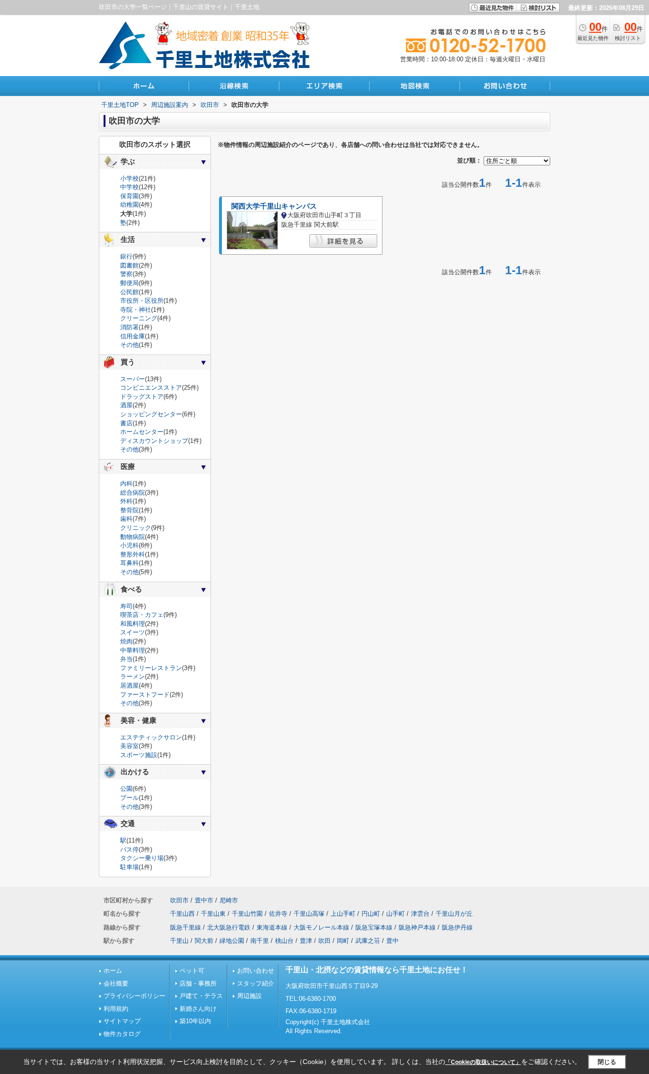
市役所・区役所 (141, 300)
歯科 (126, 518)
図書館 (129, 265)
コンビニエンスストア (151, 387)
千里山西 (182, 913)
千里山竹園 (247, 913)
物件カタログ (122, 1033)
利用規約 (116, 1008)
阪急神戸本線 (417, 927)
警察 (126, 274)
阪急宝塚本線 (373, 927)
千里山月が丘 (454, 913)
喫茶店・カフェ (141, 614)
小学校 (129, 178)
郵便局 (129, 283)
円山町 (371, 913)
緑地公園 (232, 940)
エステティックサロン (151, 737)
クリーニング (138, 318)
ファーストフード (145, 694)
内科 (126, 483)
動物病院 (132, 536)
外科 (126, 501)
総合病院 (132, 492)
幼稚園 (129, 204)
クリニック (135, 527)
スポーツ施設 (138, 754)
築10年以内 (195, 1021)
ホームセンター (141, 431)
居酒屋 (129, 685)
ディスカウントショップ (154, 440)
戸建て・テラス (201, 995)
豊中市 (204, 900)
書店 (126, 423)
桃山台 (284, 940)
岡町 (343, 940)
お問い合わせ (255, 970)
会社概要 (116, 983)
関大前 (204, 940)
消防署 (129, 327)
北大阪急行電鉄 (228, 927)
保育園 (129, 196)
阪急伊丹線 (457, 927)
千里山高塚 (309, 913)
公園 (126, 788)
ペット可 (192, 970)
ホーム (113, 970)
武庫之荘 (367, 940)
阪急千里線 (185, 927)
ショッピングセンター (151, 414)
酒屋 (126, 405)
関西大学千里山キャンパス (274, 206)
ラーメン (132, 676)
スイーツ (132, 632)
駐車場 (129, 867)
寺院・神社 (135, 309)
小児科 (129, 545)
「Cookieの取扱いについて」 (483, 1062)
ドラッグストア (141, 396)
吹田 (324, 940)
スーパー (132, 379)
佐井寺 (278, 913)
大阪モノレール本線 (321, 927)
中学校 (129, 187)
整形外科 (132, 554)
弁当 (126, 658)
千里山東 (213, 913)
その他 (129, 344)
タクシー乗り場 (141, 858)
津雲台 (420, 913)
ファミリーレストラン (151, 667)
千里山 (179, 940)
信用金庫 (132, 336)
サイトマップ (122, 1021)
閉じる (607, 1061)
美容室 (129, 745)
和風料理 (132, 623)
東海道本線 (272, 927)
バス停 (129, 849)
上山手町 (343, 913)
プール (129, 797)
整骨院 (129, 510)
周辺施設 (249, 995)
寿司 (126, 606)
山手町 (395, 913)
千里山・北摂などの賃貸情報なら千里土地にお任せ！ (377, 970)
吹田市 (179, 900)
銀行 (126, 256)
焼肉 (126, 641)
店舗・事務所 (198, 983)
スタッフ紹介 (255, 983)
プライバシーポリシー (134, 995)
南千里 (259, 940)
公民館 (129, 292)
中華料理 (132, 650)
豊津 (306, 940)
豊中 (392, 940)
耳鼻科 (129, 562)
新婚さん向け (198, 1008)
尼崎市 (229, 900)
